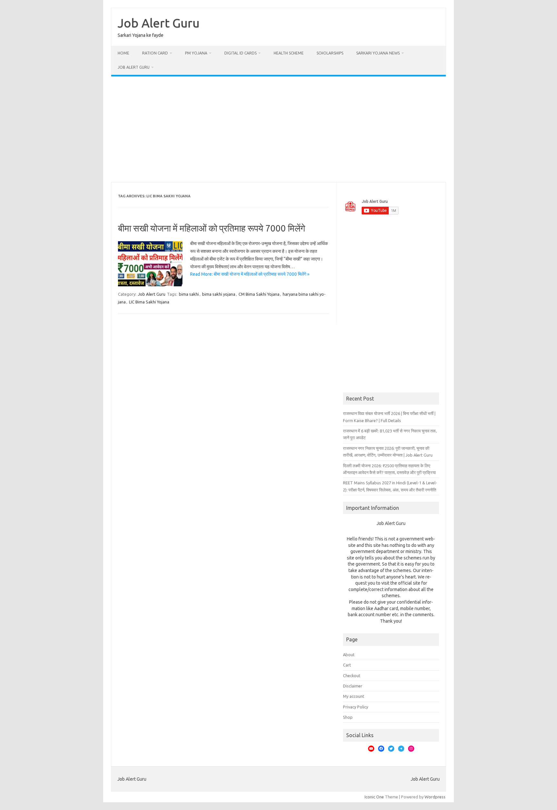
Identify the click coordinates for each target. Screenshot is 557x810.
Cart (347, 665)
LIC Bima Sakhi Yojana (149, 302)
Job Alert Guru (159, 23)
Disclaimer (352, 686)
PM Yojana (196, 53)
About (349, 654)
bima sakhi (189, 294)
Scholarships (330, 53)
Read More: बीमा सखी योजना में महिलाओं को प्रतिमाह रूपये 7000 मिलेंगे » (249, 274)
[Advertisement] (278, 129)
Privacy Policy (355, 707)
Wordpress (435, 797)
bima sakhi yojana (218, 294)
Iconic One (374, 797)
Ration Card (155, 53)
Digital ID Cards (240, 53)
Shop (348, 717)
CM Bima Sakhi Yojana (259, 294)
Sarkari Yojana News (378, 53)
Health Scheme (289, 53)
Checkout (351, 675)
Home (123, 53)
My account (353, 696)
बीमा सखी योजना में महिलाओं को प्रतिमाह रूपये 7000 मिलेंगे (211, 228)
